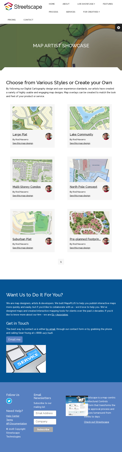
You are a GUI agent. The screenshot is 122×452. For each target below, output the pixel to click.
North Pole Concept (83, 186)
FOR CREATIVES (91, 12)
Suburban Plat (22, 239)
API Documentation (16, 423)
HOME (52, 4)
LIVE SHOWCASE (86, 4)
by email (50, 329)
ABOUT (66, 4)
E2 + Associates (60, 314)
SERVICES (70, 12)
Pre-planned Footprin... (85, 239)
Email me (14, 339)
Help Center (12, 416)
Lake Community (81, 134)
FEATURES (108, 4)
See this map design (23, 143)
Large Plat (20, 134)
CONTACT (28, 20)
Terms (9, 420)
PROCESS (53, 12)
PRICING (12, 20)
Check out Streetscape (96, 422)
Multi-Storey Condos (27, 186)
